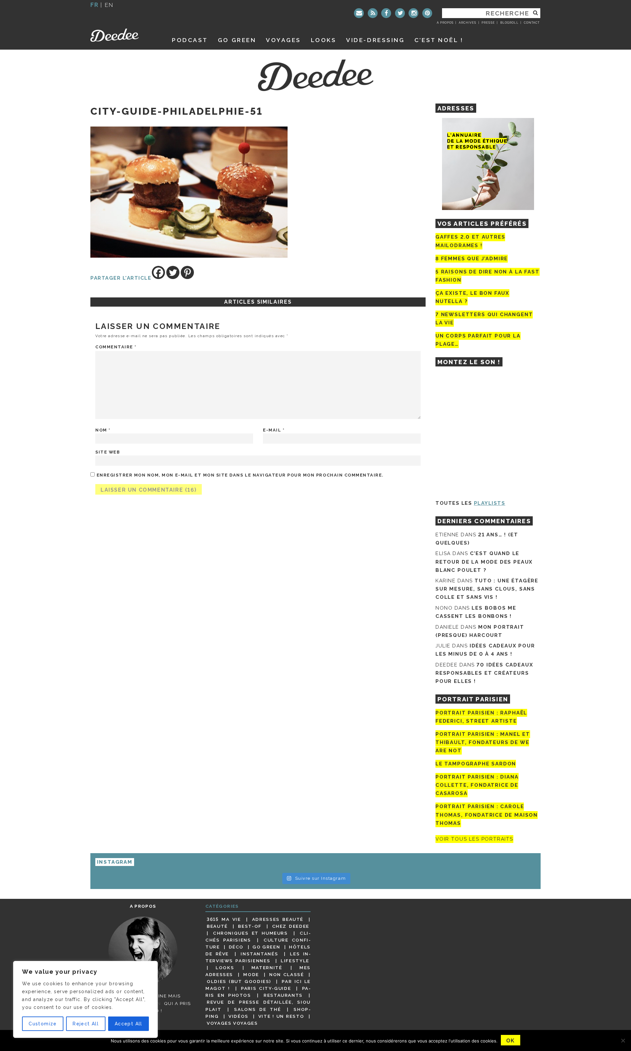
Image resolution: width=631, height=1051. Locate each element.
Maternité (266, 967)
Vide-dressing (375, 39)
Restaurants (283, 995)
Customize (43, 1023)
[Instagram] (413, 13)
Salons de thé (257, 1009)
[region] (85, 999)
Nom (103, 430)
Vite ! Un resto (281, 1016)
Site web (107, 452)
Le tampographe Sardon (475, 764)
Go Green (266, 946)
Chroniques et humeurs (250, 933)
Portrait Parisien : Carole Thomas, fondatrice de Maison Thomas (486, 815)
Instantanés (259, 953)
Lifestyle (295, 960)
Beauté (217, 926)
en (109, 4)
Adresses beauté (277, 919)
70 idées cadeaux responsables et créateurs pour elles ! (484, 673)
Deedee (123, 35)
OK (510, 1041)
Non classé (286, 974)
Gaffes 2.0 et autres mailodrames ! (470, 241)
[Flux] (373, 13)
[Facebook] (386, 13)
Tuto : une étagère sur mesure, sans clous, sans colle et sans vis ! (486, 589)
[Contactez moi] (359, 13)
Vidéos (238, 1016)
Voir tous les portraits (474, 839)
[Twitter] (400, 13)
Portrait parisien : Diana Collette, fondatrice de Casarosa (477, 785)
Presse (488, 22)
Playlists (489, 503)
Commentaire (116, 346)
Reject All (86, 1023)
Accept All (128, 1023)
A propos (445, 22)
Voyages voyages (232, 1023)
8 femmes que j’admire (471, 259)
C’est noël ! (438, 39)
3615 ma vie (224, 919)
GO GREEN (237, 39)
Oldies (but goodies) (239, 981)
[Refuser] (622, 1040)
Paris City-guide (266, 988)
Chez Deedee (290, 926)
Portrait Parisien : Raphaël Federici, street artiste (481, 717)
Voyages (283, 39)
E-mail (274, 430)
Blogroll (509, 22)
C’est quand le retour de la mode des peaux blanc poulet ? (484, 561)
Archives (467, 22)
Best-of (249, 926)
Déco (236, 946)
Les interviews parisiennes (258, 957)
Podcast (190, 39)
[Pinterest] (427, 13)
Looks (324, 39)
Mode (251, 974)
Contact (532, 22)
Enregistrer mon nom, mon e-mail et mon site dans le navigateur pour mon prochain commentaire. (240, 475)
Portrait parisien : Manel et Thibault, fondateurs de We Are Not (482, 742)
